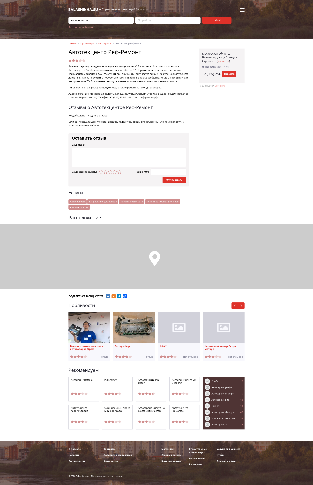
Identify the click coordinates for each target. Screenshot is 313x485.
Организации (76, 461)
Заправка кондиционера (103, 201)
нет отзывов (190, 356)
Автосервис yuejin (227, 387)
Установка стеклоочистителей (227, 418)
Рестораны (195, 464)
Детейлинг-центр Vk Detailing (184, 381)
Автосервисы (77, 201)
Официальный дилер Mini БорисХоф (117, 409)
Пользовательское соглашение (107, 476)
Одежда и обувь (226, 461)
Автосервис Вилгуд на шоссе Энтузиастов (151, 409)
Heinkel (227, 406)
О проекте (74, 449)
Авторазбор (122, 346)
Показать (229, 74)
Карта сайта (111, 461)
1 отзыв (103, 356)
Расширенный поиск (81, 27)
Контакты (109, 449)
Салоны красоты (171, 455)
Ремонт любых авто (132, 201)
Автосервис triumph (227, 393)
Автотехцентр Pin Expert (148, 381)
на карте (223, 61)
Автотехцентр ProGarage (180, 409)
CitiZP (163, 346)
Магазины (167, 449)
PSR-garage (110, 379)
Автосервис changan (227, 412)
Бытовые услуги (171, 461)
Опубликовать (174, 180)
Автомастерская (79, 207)
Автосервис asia (227, 424)
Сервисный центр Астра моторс (220, 347)
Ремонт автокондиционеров (163, 201)
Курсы (220, 455)
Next (241, 305)
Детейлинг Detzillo (82, 379)
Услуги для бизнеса (228, 449)
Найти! (217, 20)
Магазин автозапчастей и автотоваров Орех (87, 347)
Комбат (227, 381)
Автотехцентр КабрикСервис (79, 409)
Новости (73, 455)
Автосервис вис (227, 400)
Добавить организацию (118, 455)
